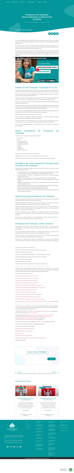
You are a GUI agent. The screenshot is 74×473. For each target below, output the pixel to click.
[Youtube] (14, 446)
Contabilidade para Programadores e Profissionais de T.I (51, 429)
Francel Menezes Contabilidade (25, 335)
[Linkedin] (20, 446)
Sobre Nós (14, 2)
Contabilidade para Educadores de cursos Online (52, 434)
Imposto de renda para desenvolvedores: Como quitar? (28, 296)
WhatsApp (47, 235)
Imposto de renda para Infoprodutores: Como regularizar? (28, 294)
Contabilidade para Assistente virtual (51, 441)
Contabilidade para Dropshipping (51, 422)
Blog (39, 2)
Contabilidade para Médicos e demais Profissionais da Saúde (52, 425)
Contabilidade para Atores (39, 441)
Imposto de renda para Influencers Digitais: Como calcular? (28, 285)
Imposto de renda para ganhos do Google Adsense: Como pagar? (30, 287)
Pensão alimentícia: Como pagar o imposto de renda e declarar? (30, 299)
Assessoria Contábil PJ (64, 428)
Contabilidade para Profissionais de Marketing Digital (39, 445)
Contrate (22, 2)
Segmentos (31, 2)
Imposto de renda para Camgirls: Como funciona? (26, 275)
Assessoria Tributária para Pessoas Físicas (64, 425)
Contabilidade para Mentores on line (39, 449)
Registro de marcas (63, 430)
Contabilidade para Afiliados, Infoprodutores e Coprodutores (51, 454)
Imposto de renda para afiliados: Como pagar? (25, 292)
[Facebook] (7, 446)
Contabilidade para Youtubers (39, 422)
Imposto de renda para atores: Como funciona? (26, 289)
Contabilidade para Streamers (39, 435)
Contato (45, 2)
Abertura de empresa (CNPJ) (64, 422)
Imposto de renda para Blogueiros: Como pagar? (26, 280)
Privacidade (28, 427)
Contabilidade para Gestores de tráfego (52, 437)
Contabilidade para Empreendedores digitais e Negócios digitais (51, 449)
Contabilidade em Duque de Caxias (39, 438)
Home (8, 2)
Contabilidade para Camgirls (39, 432)
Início (27, 421)
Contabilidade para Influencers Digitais (39, 425)
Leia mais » (26, 410)
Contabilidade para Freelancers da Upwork (51, 444)
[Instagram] (10, 446)
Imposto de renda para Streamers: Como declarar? (26, 278)
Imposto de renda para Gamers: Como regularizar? (26, 282)
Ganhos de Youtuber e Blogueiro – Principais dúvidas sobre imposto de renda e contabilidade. (37, 301)
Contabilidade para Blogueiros (39, 428)
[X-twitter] (17, 446)
